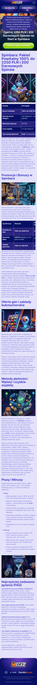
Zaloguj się (10, 8)
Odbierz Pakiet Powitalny (18, 45)
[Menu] (34, 2)
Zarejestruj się (27, 9)
